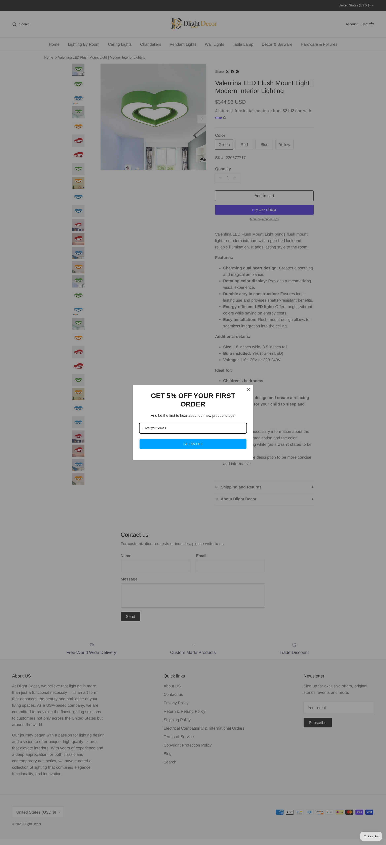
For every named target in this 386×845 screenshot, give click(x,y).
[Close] (248, 390)
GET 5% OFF (193, 444)
